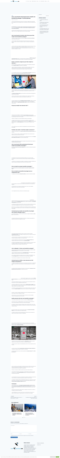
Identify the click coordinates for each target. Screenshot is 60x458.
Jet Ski (48, 1)
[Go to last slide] (12, 410)
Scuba (37, 1)
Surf (39, 1)
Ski (26, 1)
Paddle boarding (34, 1)
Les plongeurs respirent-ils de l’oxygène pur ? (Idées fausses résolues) (31, 397)
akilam (13, 19)
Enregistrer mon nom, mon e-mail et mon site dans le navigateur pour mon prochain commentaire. (22, 435)
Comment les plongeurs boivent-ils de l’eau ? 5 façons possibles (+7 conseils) (16, 397)
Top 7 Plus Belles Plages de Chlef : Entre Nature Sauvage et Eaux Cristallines (44, 26)
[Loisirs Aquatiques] (15, 1)
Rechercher (40, 14)
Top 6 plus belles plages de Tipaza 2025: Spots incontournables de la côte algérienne (44, 32)
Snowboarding (42, 1)
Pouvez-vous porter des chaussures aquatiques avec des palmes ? (29, 414)
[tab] (22, 417)
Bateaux (46, 1)
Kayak (30, 1)
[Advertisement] (30, 7)
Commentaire (13, 425)
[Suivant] (35, 410)
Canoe (28, 1)
